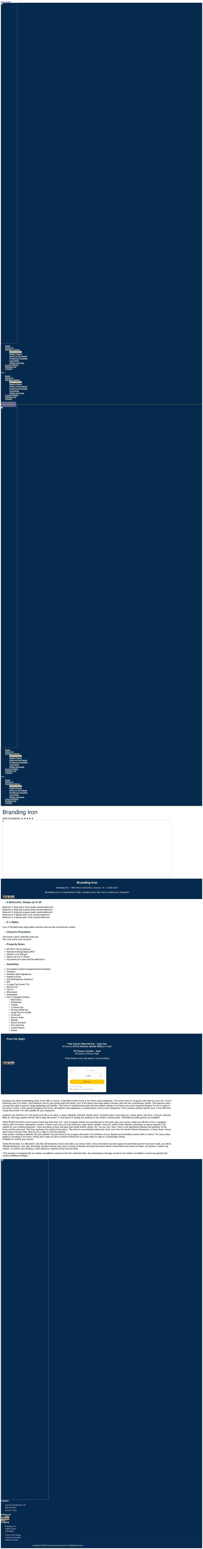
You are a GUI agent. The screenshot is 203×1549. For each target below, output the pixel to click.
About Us (9, 378)
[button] (74, 373)
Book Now (87, 1082)
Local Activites (11, 395)
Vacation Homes (12, 350)
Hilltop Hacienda (16, 393)
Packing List (10, 397)
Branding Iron (15, 352)
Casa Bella (14, 361)
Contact (8, 369)
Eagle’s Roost (15, 354)
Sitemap (87, 1545)
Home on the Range (18, 356)
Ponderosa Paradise (18, 359)
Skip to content (6, 2)
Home (7, 376)
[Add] (101, 1075)
